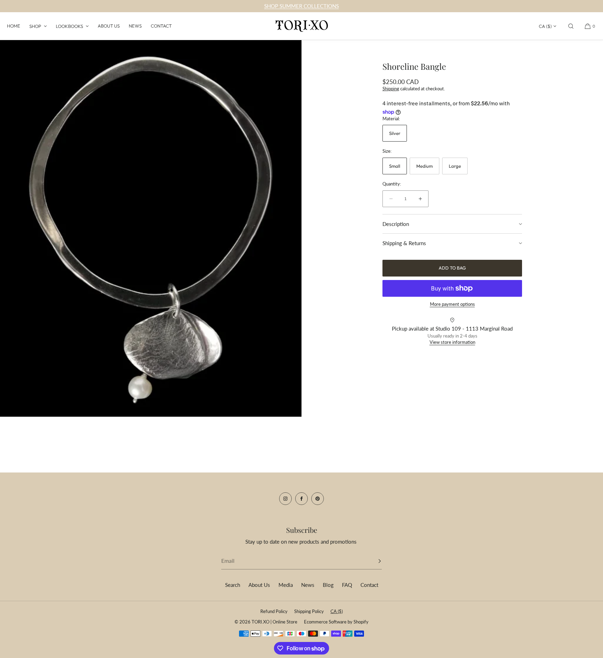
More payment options (452, 304)
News (135, 26)
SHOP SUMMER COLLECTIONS (301, 6)
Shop (35, 26)
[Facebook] (301, 498)
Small (394, 166)
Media (285, 585)
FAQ (347, 585)
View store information (452, 342)
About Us (109, 26)
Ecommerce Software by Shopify (336, 622)
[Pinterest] (317, 498)
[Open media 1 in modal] (151, 228)
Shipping (390, 88)
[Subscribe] (373, 561)
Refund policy (274, 611)
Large (455, 166)
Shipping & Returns (404, 243)
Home (13, 26)
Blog (328, 585)
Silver (394, 133)
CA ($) (545, 26)
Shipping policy (309, 611)
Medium (424, 166)
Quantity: (391, 184)
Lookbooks (69, 26)
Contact (161, 26)
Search (232, 585)
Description (395, 224)
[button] (571, 26)
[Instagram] (285, 498)
